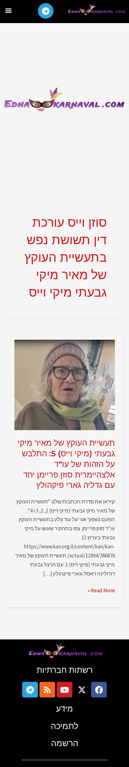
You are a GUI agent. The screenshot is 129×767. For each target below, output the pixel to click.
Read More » (101, 590)
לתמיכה (64, 726)
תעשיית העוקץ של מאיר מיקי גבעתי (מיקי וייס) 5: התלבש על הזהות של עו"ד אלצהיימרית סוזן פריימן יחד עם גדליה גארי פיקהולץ (66, 464)
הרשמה (64, 743)
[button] (8, 10)
